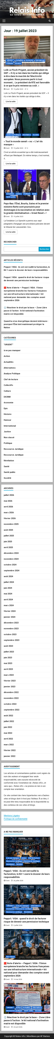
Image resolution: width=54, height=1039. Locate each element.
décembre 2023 (11, 623)
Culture (7, 391)
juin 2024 (8, 588)
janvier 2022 (9, 756)
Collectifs (8, 385)
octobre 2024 (10, 565)
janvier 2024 (9, 617)
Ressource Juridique (13, 449)
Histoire (7, 414)
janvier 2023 (9, 686)
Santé (34, 194)
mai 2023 (8, 663)
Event (8, 89)
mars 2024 (9, 605)
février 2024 (10, 611)
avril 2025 (8, 547)
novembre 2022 (11, 698)
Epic (6, 408)
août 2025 (8, 530)
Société (18, 63)
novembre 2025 (11, 524)
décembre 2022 (11, 692)
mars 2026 (9, 512)
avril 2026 (8, 506)
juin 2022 (8, 727)
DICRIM (7, 397)
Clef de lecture (11, 379)
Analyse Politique (12, 373)
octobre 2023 (10, 634)
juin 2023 (8, 657)
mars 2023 (9, 675)
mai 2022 (8, 733)
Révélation (27, 135)
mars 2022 (9, 744)
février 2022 (10, 750)
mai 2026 (8, 501)
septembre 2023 (11, 640)
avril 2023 (8, 669)
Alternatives (10, 368)
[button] (4, 20)
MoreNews (32, 1036)
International (40, 60)
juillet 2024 (9, 582)
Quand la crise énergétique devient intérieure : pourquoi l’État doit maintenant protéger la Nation (26, 324)
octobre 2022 (10, 704)
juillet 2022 (9, 721)
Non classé (9, 437)
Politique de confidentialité (15, 819)
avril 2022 (8, 739)
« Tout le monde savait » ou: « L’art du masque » (27, 122)
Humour (7, 420)
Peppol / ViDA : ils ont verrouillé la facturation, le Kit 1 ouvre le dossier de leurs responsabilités (27, 874)
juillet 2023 (9, 652)
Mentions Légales (12, 815)
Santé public (10, 197)
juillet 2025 (9, 536)
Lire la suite (11, 102)
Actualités (19, 60)
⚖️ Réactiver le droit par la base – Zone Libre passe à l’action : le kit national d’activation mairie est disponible (25, 310)
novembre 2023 (11, 628)
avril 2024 (8, 599)
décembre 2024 (11, 553)
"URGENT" (10, 60)
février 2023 (10, 681)
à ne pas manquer (12, 350)
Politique (9, 63)
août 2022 (8, 715)
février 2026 (10, 518)
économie (29, 60)
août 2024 (8, 576)
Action (7, 356)
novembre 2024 (11, 559)
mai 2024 (8, 594)
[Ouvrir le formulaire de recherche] (50, 20)
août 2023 (8, 646)
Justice (9, 135)
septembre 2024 (11, 570)
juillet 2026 (9, 495)
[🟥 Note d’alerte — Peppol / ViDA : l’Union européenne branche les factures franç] (27, 944)
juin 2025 (8, 541)
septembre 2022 (11, 710)
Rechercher (10, 242)
